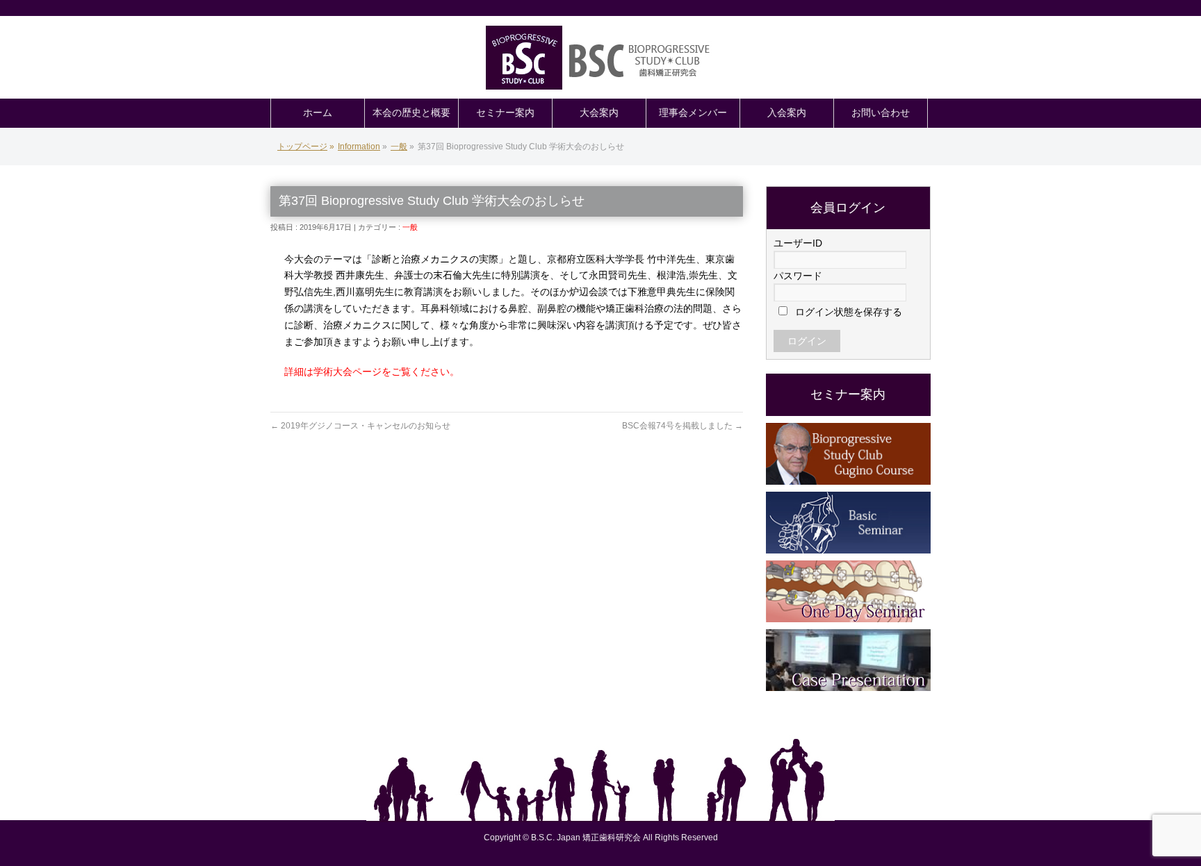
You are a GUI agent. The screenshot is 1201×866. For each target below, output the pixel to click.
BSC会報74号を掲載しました (682, 426)
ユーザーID (798, 243)
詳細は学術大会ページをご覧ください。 (371, 371)
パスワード (798, 275)
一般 (410, 227)
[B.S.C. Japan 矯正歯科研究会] (600, 58)
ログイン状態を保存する (847, 311)
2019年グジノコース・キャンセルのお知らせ (360, 426)
